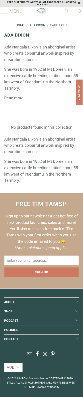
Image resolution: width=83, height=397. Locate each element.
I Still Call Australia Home (32, 378)
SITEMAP (29, 387)
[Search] (66, 11)
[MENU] (3, 11)
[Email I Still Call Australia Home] (30, 354)
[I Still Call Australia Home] (41, 11)
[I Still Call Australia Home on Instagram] (45, 354)
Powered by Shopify (47, 387)
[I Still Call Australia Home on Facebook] (37, 354)
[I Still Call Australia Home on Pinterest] (53, 354)
